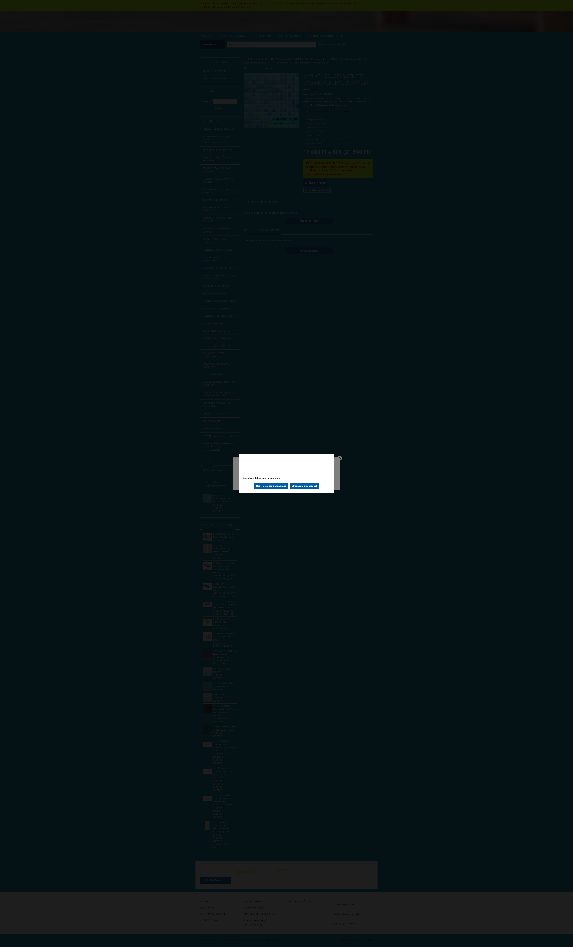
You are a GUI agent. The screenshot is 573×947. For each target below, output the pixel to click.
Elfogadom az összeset (304, 485)
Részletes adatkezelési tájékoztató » (261, 478)
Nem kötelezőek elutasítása (271, 485)
